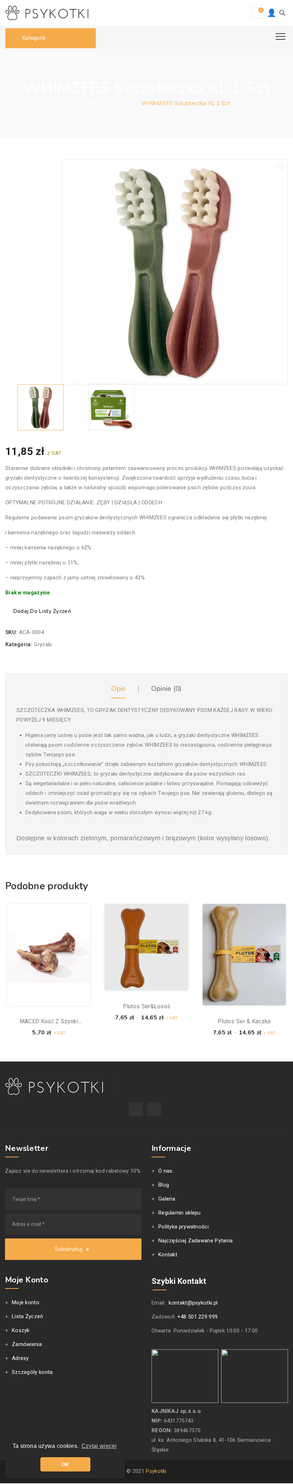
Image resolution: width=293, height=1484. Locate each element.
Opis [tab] (118, 688)
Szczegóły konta (32, 1372)
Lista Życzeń (27, 1316)
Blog (163, 1185)
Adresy (20, 1358)
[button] (280, 166)
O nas (165, 1171)
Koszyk (21, 1330)
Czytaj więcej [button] (99, 1446)
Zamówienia (27, 1344)
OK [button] (65, 1464)
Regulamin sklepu (179, 1213)
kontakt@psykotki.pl (193, 1303)
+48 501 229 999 (197, 1317)
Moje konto (25, 1302)
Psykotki (156, 1471)
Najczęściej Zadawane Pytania (195, 1240)
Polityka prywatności (183, 1226)
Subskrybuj (69, 1249)
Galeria (166, 1199)
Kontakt (167, 1254)
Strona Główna (82, 103)
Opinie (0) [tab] (166, 688)
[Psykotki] (46, 13)
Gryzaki (43, 644)
